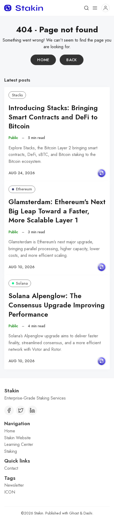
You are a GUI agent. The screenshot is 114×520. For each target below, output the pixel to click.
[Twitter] (20, 410)
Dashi (88, 513)
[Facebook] (9, 410)
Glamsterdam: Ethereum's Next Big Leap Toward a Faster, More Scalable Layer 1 (57, 211)
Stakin (38, 513)
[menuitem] (57, 431)
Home (43, 59)
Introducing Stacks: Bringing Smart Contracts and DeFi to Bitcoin (53, 117)
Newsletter (14, 485)
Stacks (17, 95)
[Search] (86, 8)
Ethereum (24, 189)
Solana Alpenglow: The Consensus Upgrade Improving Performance (56, 305)
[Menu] (95, 8)
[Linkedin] (32, 410)
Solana (22, 283)
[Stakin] (102, 173)
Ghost (74, 513)
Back (71, 59)
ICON (9, 492)
